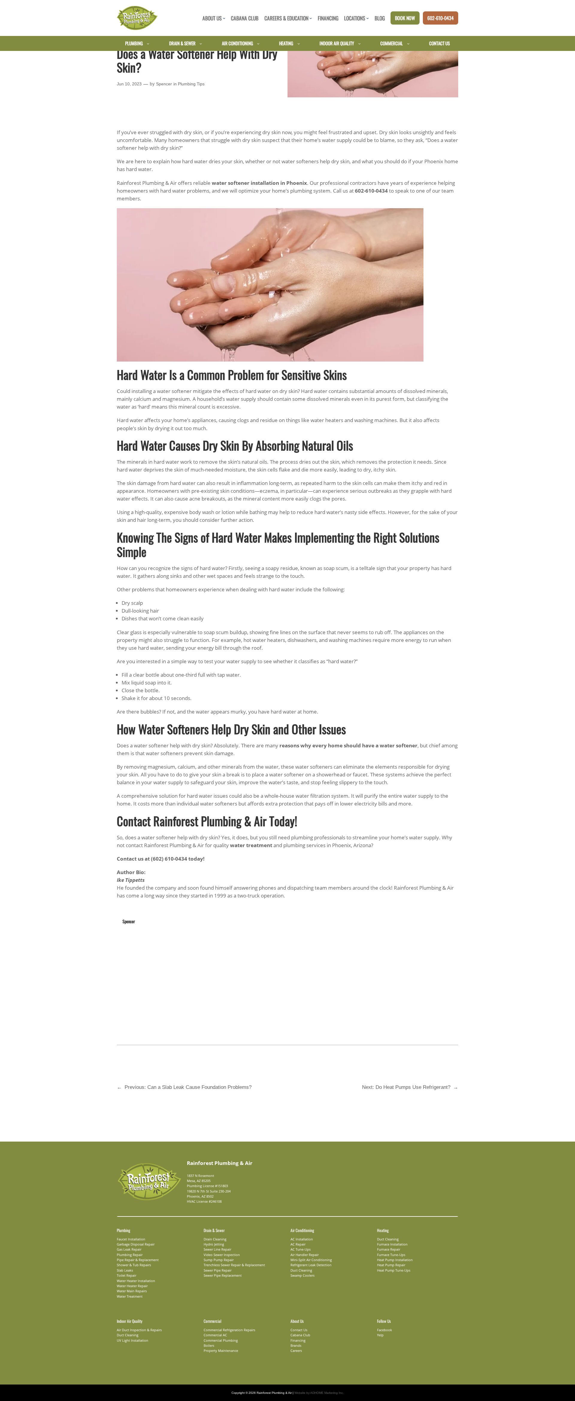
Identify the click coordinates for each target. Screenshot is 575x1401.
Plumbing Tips (191, 83)
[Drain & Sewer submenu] (200, 43)
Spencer (164, 83)
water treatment (251, 845)
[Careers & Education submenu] (310, 18)
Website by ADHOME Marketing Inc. (319, 1392)
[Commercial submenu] (408, 43)
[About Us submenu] (224, 18)
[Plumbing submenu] (148, 43)
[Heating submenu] (298, 43)
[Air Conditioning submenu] (258, 43)
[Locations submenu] (367, 18)
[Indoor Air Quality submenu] (359, 43)
